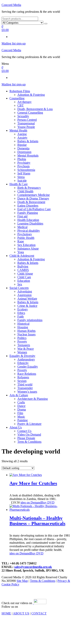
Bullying (22, 266)
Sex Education (26, 245)
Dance (21, 406)
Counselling (16, 98)
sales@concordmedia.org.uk (33, 567)
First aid (22, 216)
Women (22, 352)
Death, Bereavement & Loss (35, 109)
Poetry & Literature (29, 423)
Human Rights (26, 330)
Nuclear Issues (26, 334)
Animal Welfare (27, 298)
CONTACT (39, 613)
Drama (21, 409)
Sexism (21, 381)
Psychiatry (23, 162)
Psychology (24, 234)
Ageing (22, 134)
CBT (20, 105)
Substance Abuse (28, 248)
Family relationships (29, 320)
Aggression (24, 295)
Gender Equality (27, 366)
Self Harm (23, 173)
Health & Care (18, 184)
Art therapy (24, 102)
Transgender (25, 388)
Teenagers (23, 345)
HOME (6, 613)
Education (23, 280)
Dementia (23, 148)
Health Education (28, 220)
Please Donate (26, 438)
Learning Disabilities (30, 223)
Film (20, 413)
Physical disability (28, 230)
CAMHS (23, 270)
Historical (23, 323)
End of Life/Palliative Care (34, 209)
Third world (24, 384)
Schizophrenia (26, 170)
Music (21, 416)
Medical (22, 227)
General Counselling (30, 112)
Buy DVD (47, 502)
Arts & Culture (18, 395)
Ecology (22, 309)
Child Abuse (25, 273)
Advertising (24, 291)
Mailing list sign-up (14, 43)
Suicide (22, 180)
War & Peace (25, 348)
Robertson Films (19, 91)
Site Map (22, 580)
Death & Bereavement (31, 202)
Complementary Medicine (33, 195)
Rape (20, 241)
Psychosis (23, 166)
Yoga (20, 252)
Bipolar (22, 144)
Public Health (25, 237)
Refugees (23, 377)
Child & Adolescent (21, 255)
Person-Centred (27, 119)
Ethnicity (23, 363)
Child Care (24, 277)
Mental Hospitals (27, 155)
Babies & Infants (27, 141)
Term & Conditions (29, 441)
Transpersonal (26, 123)
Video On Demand (29, 434)
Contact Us (24, 431)
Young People (26, 127)
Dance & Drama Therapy (33, 198)
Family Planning (27, 212)
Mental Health (18, 130)
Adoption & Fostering (31, 94)
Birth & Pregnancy (29, 187)
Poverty (22, 341)
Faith (20, 316)
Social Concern (19, 288)
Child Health (25, 191)
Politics (21, 338)
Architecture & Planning (32, 398)
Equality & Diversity (22, 356)
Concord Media (11, 5)
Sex (19, 284)
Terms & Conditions (42, 580)
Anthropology (26, 359)
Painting (22, 420)
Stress (21, 177)
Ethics (21, 313)
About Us (15, 427)
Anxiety (22, 137)
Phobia (21, 159)
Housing (22, 327)
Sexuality (23, 116)
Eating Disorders (27, 205)
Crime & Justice (27, 305)
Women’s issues (27, 391)
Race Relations (26, 373)
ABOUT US (21, 613)
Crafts (21, 402)
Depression (24, 152)
